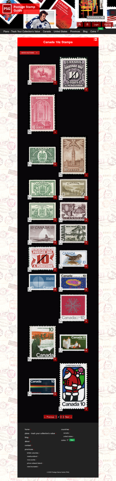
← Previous (49, 416)
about (27, 441)
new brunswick (32, 466)
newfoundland (32, 456)
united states (68, 436)
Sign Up (107, 24)
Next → (68, 416)
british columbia (32, 453)
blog (26, 437)
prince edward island (34, 463)
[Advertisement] (73, 113)
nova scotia (31, 460)
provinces (29, 449)
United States (60, 31)
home (27, 429)
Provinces (75, 31)
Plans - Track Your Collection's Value (21, 31)
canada (66, 433)
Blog (85, 31)
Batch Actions (28, 53)
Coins (95, 30)
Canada (47, 31)
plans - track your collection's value (40, 433)
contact (28, 445)
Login (96, 24)
